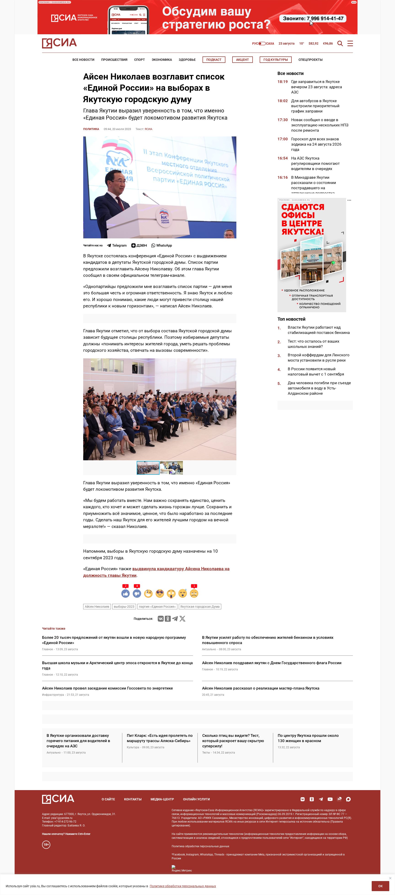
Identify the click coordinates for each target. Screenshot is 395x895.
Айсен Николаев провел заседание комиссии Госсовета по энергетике (108, 688)
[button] (232, 362)
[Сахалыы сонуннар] (263, 43)
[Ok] (311, 799)
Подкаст (214, 59)
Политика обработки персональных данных (200, 846)
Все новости (83, 59)
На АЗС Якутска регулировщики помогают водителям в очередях (315, 163)
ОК (380, 886)
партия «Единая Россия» (157, 606)
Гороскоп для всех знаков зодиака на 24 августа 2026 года (316, 144)
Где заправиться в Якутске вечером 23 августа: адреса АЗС (316, 86)
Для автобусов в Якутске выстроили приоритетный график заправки (315, 106)
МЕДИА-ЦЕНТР (162, 799)
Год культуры (276, 59)
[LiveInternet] (199, 868)
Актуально (209, 649)
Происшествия (114, 59)
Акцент (242, 59)
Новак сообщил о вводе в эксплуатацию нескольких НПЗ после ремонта (319, 125)
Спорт (139, 59)
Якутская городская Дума (200, 606)
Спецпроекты (311, 59)
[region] (197, 884)
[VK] (302, 799)
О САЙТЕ (108, 799)
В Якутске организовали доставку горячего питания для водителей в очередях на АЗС (78, 740)
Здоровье (187, 59)
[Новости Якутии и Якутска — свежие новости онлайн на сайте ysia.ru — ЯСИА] (59, 43)
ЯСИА (148, 129)
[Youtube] (330, 799)
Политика (91, 129)
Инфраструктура (53, 694)
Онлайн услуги (196, 799)
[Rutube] (339, 799)
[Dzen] (139, 245)
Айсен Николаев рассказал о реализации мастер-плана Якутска (260, 688)
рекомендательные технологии (223, 834)
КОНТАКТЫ (132, 799)
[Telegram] (175, 618)
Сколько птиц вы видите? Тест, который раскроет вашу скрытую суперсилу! (233, 740)
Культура (133, 747)
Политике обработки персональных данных (183, 886)
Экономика (162, 59)
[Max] (348, 799)
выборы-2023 (124, 606)
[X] (182, 618)
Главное (47, 649)
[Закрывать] (390, 878)
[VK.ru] (161, 618)
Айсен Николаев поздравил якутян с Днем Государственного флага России (272, 663)
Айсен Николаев (97, 606)
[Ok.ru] (168, 618)
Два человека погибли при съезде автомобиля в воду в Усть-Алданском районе (319, 388)
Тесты (206, 752)
